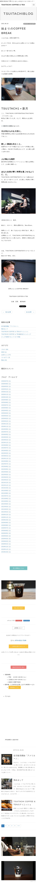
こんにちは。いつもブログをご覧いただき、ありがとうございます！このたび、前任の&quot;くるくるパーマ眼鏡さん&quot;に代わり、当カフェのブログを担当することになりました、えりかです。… (18, 789)
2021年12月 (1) (6, 482)
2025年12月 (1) (6, 391)
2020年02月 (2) (6, 541)
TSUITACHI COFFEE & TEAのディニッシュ (14, 331)
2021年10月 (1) (6, 488)
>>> (19, 825)
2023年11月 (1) (6, 442)
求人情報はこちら (18, 568)
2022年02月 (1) (6, 477)
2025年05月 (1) (6, 410)
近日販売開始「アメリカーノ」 (10, 326)
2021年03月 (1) (6, 506)
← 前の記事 (7, 312)
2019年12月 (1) (6, 546)
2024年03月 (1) (6, 437)
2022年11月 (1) (6, 458)
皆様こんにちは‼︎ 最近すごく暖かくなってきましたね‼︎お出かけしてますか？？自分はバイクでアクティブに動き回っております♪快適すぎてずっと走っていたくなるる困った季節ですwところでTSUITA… (18, 813)
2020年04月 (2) (6, 536)
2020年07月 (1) (6, 528)
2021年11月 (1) (6, 485)
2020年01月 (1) (6, 544)
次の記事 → (30, 312)
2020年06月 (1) (6, 530)
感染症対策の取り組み (18, 667)
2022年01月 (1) (6, 480)
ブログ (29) (4, 349)
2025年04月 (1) (6, 413)
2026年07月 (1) (6, 381)
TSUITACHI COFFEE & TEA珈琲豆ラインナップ (16, 334)
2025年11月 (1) (6, 394)
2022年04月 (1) (6, 472)
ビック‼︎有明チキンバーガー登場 (10, 337)
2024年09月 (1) (6, 429)
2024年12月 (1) (6, 423)
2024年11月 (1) (6, 426)
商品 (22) (4, 360)
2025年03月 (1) (6, 415)
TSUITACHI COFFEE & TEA (13, 5)
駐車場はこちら (14, 687)
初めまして (4, 329)
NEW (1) (4, 352)
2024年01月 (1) (6, 440)
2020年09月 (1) (6, 522)
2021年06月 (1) (6, 498)
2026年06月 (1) (6, 383)
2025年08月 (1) (6, 402)
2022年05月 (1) (6, 469)
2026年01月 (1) (6, 389)
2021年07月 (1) (6, 496)
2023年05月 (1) (6, 450)
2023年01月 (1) (6, 456)
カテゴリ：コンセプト (29, 23)
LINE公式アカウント (18, 646)
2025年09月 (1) (6, 399)
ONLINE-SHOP (18, 608)
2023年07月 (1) (6, 448)
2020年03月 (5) (6, 538)
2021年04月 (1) (6, 504)
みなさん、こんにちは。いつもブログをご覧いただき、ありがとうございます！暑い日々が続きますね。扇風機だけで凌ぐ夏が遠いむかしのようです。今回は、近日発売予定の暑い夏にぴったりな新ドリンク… (18, 767)
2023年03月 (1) (6, 453)
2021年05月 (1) (6, 501)
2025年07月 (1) (6, 405)
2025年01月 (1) (6, 421)
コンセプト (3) (5, 357)
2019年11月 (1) (6, 549)
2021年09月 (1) (6, 490)
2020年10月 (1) (6, 520)
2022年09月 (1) (6, 461)
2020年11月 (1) (6, 517)
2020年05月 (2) (6, 533)
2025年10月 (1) (6, 397)
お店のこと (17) (6, 354)
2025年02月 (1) (6, 418)
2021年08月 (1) (6, 493)
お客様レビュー (18, 628)
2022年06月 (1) (6, 466)
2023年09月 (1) (6, 445)
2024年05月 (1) (6, 434)
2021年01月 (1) (6, 512)
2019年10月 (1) (6, 552)
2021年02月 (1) (6, 509)
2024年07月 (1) (6, 431)
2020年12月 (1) (6, 514)
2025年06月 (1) (6, 407)
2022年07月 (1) (6, 464)
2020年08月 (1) (6, 525)
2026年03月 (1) (6, 386)
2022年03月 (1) (6, 474)
